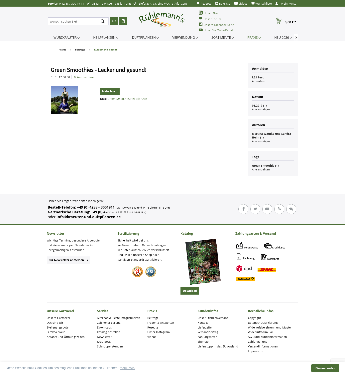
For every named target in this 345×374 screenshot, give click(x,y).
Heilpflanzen (138, 99)
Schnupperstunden (110, 346)
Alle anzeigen (261, 109)
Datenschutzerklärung (263, 323)
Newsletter (104, 337)
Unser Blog (211, 13)
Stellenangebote (57, 327)
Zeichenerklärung (109, 323)
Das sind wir (55, 323)
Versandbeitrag (208, 332)
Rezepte (205, 3)
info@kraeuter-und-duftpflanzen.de (89, 216)
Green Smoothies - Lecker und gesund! (99, 69)
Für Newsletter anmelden (66, 260)
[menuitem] (203, 3)
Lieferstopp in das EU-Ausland (218, 346)
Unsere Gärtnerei (58, 318)
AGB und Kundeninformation (267, 337)
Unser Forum (212, 19)
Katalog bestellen (108, 332)
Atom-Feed (259, 81)
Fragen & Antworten (160, 323)
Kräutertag (104, 341)
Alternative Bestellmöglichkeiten (118, 318)
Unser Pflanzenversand (213, 318)
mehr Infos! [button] (127, 368)
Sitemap (203, 341)
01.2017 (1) (259, 105)
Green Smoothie (118, 99)
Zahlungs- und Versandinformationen (263, 344)
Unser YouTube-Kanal (218, 30)
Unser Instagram (158, 332)
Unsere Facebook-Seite (219, 25)
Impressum (255, 351)
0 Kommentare (84, 77)
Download (190, 291)
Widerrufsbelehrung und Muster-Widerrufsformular (270, 330)
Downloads (104, 327)
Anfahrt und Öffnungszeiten (66, 337)
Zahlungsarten (207, 337)
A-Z (114, 21)
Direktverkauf (56, 332)
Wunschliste (263, 3)
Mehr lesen (109, 91)
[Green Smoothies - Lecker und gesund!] (69, 100)
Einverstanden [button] (325, 368)
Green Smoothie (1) (265, 165)
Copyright (254, 318)
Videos (242, 3)
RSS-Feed (258, 77)
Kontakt (203, 323)
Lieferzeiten (205, 327)
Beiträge (224, 3)
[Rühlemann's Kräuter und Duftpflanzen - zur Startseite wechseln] (162, 21)
